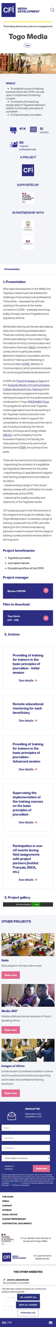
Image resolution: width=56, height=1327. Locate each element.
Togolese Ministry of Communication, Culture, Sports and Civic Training (26, 387)
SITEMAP (7, 1210)
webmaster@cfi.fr (14, 1183)
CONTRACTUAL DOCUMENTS (17, 1223)
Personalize (28, 1313)
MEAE (7, 435)
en (4, 1322)
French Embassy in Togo (30, 381)
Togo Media (13, 616)
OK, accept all (28, 1297)
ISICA (32, 347)
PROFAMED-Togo (38, 402)
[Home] (20, 10)
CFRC (26, 364)
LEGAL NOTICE (9, 1214)
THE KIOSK (7, 1196)
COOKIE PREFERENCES (14, 1218)
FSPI (22, 447)
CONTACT (7, 1205)
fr (10, 1322)
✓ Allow (36, 904)
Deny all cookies (28, 1305)
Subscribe (41, 1168)
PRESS (5, 1201)
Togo (27, 45)
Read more (11, 975)
